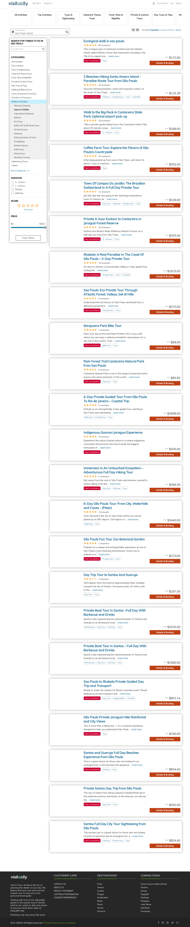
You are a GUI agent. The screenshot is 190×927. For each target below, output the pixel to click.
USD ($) (35, 3)
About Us (59, 887)
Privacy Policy (50, 922)
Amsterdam (102, 897)
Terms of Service (67, 922)
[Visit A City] (18, 877)
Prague (100, 894)
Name (178, 30)
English (47, 3)
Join (172, 3)
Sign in (179, 3)
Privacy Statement (63, 891)
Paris (99, 884)
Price (171, 30)
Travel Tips (162, 3)
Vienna (100, 887)
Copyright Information (66, 894)
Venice (100, 908)
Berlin (100, 901)
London (100, 891)
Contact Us (60, 884)
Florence (101, 911)
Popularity (154, 30)
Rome (100, 904)
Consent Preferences (65, 897)
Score (164, 30)
